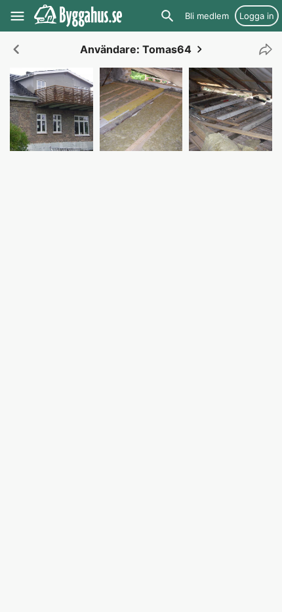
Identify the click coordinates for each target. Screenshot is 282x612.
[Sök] (167, 16)
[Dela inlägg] (262, 49)
